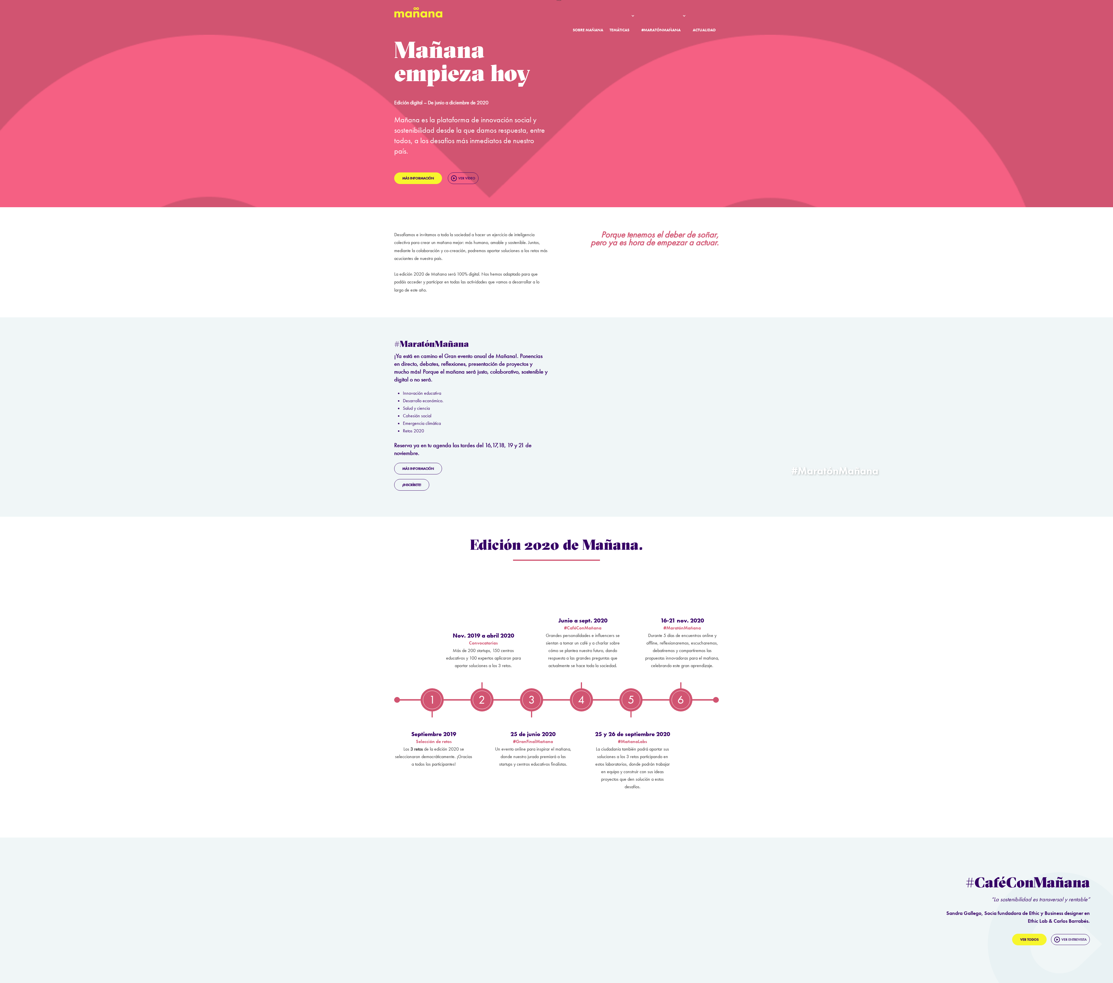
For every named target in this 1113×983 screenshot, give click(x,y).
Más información (418, 178)
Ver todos (1029, 939)
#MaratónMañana (661, 29)
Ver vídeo (466, 178)
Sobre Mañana (588, 29)
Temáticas (619, 29)
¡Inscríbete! (411, 485)
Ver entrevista (1074, 939)
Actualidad (704, 29)
